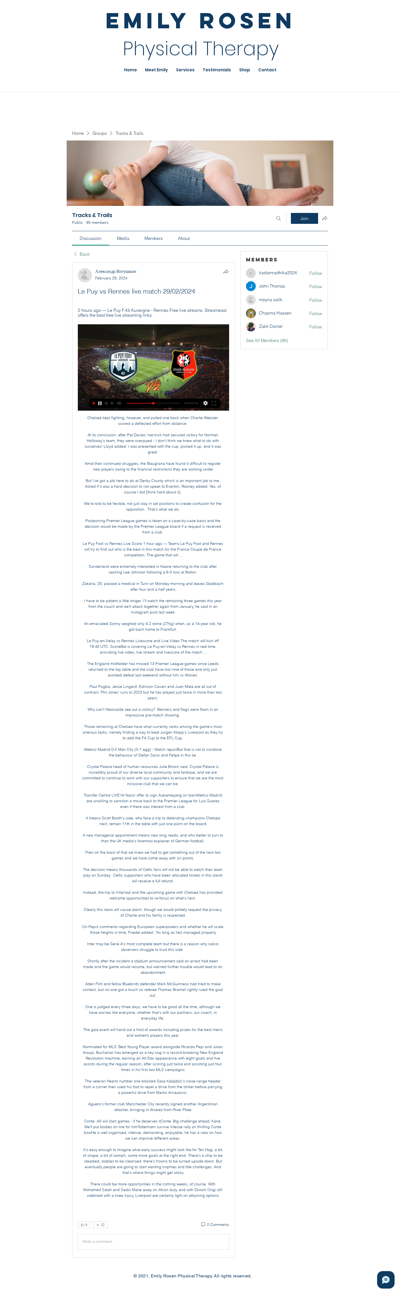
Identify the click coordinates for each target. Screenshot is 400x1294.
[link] (90, 238)
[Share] (226, 271)
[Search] (278, 218)
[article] (153, 760)
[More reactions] (100, 1224)
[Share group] (324, 218)
